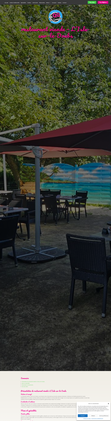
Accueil (6, 2)
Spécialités (23, 2)
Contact (64, 2)
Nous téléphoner (103, 2)
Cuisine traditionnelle (14, 2)
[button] (108, 403)
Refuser (93, 415)
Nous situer (92, 2)
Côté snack (35, 2)
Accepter (83, 415)
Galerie (59, 2)
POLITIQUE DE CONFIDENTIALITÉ (97, 418)
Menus (47, 2)
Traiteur (29, 2)
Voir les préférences (103, 415)
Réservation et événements (27, 385)
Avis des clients (25, 386)
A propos (54, 2)
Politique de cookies (87, 418)
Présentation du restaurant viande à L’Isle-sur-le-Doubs (33, 381)
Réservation (42, 2)
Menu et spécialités (26, 383)
